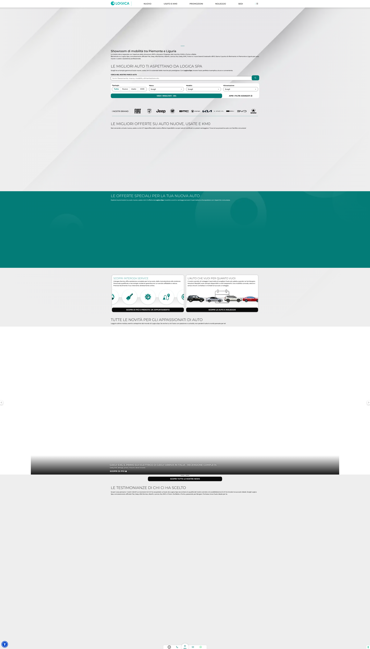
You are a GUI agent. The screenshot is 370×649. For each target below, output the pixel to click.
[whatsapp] (201, 647)
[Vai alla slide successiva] (187, 266)
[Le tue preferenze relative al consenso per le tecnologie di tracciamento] (368, 647)
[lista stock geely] (230, 111)
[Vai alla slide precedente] (183, 266)
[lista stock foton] (195, 111)
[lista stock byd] (242, 111)
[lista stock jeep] (161, 111)
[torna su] (169, 647)
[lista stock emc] (184, 111)
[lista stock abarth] (149, 111)
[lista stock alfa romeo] (172, 111)
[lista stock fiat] (138, 111)
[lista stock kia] (207, 111)
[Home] (121, 3)
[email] (193, 647)
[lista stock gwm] (253, 111)
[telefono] (177, 647)
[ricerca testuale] (255, 78)
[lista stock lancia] (219, 111)
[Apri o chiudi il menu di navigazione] (257, 4)
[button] (5, 644)
